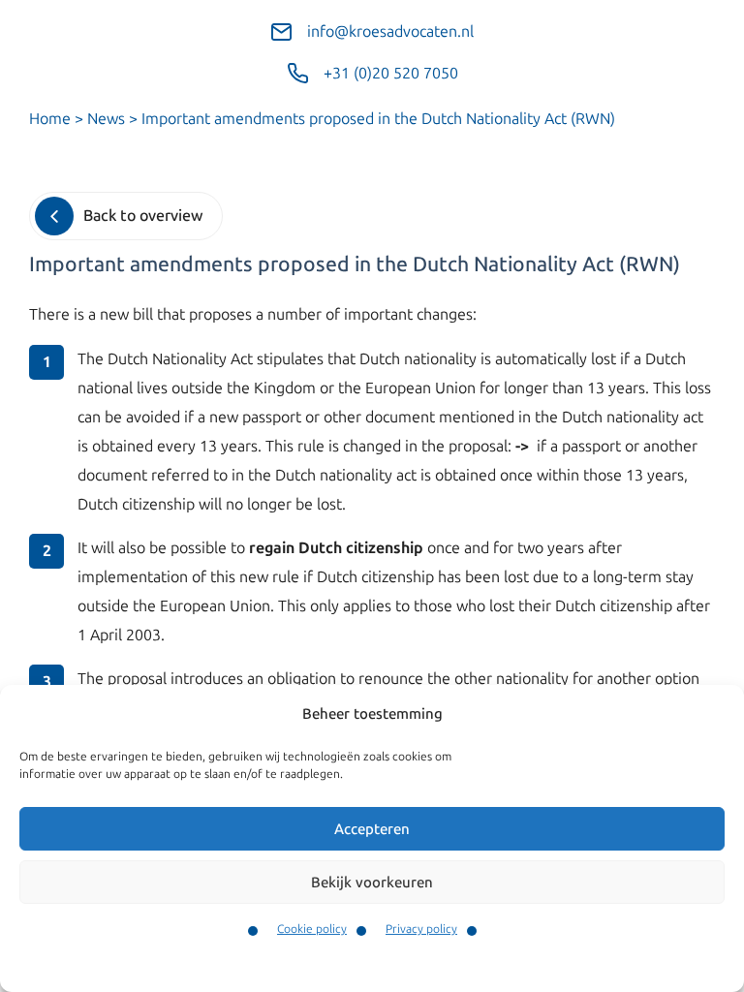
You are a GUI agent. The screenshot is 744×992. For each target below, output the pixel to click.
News (106, 118)
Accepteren (372, 829)
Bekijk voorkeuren (372, 882)
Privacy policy (421, 929)
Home (50, 118)
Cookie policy (312, 929)
